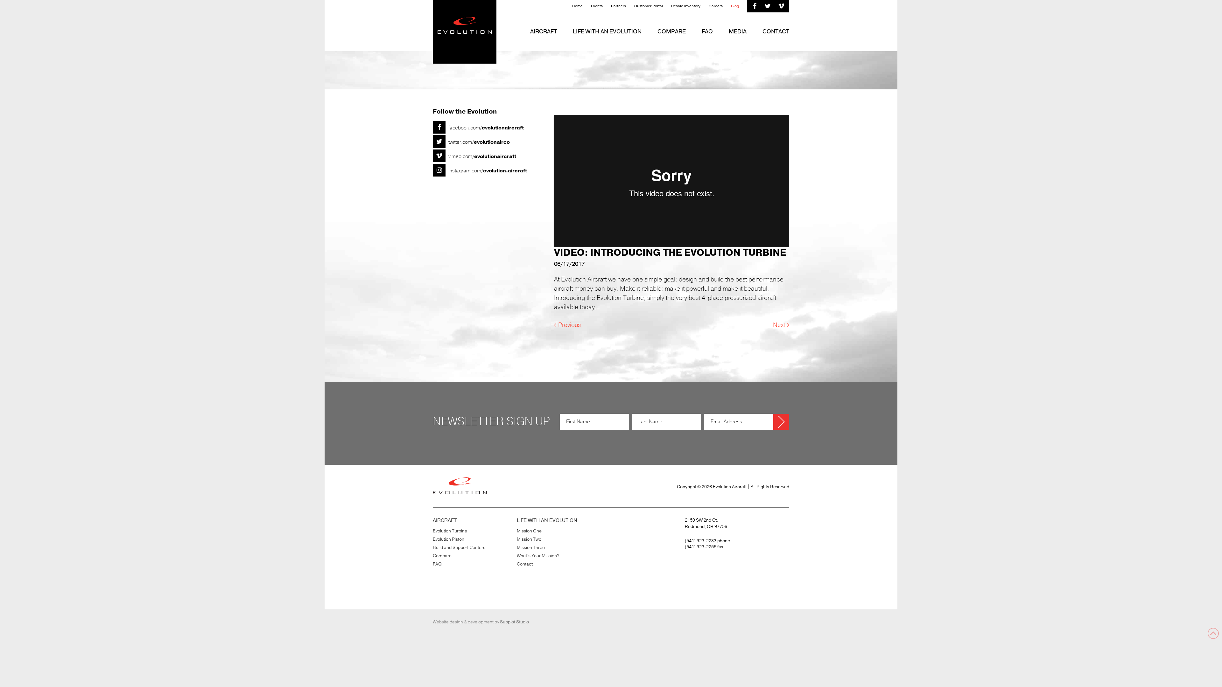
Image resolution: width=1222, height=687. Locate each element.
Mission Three (531, 548)
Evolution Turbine (450, 531)
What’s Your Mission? (538, 556)
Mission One (529, 531)
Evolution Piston (448, 539)
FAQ (437, 564)
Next (779, 325)
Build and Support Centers (459, 548)
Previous (569, 325)
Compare (442, 556)
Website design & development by (481, 622)
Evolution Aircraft (464, 32)
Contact (525, 564)
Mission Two (529, 539)
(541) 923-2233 (700, 541)
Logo (460, 486)
